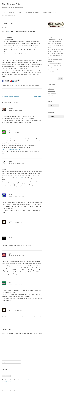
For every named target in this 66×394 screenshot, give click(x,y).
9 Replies (4, 27)
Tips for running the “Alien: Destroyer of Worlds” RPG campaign (54, 66)
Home (3, 12)
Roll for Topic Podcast (8, 16)
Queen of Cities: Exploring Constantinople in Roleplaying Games (55, 45)
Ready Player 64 (52, 95)
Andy (37, 85)
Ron (10, 237)
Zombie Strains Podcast (49, 12)
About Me (11, 12)
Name (4, 356)
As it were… (51, 89)
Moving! (50, 37)
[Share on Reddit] (8, 81)
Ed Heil (11, 131)
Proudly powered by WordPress (9, 391)
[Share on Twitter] (6, 81)
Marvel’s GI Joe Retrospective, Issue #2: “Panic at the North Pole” (55, 55)
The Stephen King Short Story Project (28, 12)
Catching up (38, 96)
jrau (10, 161)
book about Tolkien (19, 178)
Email (4, 362)
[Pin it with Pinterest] (11, 81)
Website (4, 369)
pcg (10, 254)
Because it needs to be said (10, 96)
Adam (11, 221)
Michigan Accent (52, 93)
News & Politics (18, 85)
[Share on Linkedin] (13, 81)
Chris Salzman (51, 91)
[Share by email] (16, 81)
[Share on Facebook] (3, 81)
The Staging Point (11, 4)
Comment (5, 337)
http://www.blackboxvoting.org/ (11, 149)
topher (11, 108)
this (9, 31)
